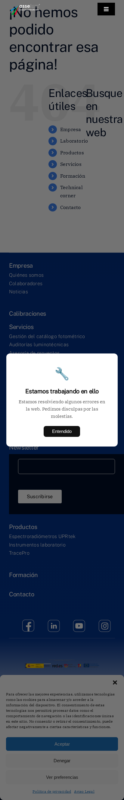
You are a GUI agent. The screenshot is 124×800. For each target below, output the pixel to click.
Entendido (62, 431)
